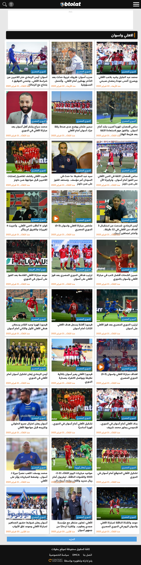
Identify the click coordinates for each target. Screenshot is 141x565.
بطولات (55, 549)
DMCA (76, 554)
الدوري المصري (129, 71)
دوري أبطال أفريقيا (37, 269)
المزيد (72, 539)
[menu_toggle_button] (136, 4)
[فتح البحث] (5, 4)
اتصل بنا (87, 554)
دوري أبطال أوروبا (83, 467)
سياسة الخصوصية (59, 554)
